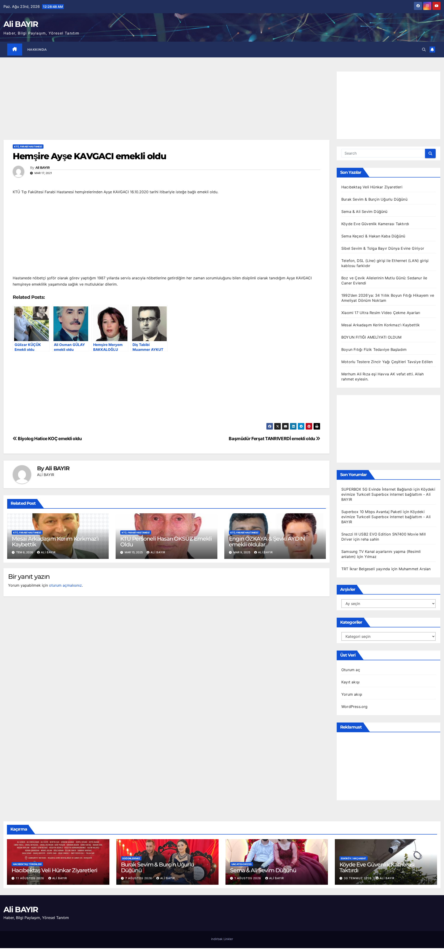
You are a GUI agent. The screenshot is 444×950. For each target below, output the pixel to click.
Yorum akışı (351, 694)
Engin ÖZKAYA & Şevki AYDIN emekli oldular (267, 541)
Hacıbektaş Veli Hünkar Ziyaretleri (371, 187)
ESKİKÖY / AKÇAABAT (353, 858)
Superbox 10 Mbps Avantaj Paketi (371, 511)
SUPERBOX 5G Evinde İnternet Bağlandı (376, 489)
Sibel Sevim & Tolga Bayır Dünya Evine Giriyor (382, 248)
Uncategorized (241, 864)
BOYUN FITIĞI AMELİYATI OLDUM (371, 337)
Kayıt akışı (350, 682)
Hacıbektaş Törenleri (27, 864)
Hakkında (37, 49)
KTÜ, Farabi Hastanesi (28, 146)
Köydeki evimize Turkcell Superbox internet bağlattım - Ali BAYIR (388, 494)
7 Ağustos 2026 (139, 878)
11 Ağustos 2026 (30, 878)
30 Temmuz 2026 (358, 878)
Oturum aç (350, 669)
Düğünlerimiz (131, 858)
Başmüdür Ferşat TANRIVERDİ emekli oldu (272, 438)
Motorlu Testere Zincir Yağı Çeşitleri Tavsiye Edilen (387, 361)
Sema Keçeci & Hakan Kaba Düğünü (373, 236)
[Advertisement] (166, 105)
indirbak (216, 939)
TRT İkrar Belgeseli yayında (365, 569)
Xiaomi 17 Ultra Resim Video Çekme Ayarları (380, 312)
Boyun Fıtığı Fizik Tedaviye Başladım (374, 349)
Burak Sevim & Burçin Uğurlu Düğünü (374, 199)
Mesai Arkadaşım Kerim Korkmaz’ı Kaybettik (55, 541)
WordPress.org (354, 706)
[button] (424, 49)
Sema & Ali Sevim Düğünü (364, 211)
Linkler (228, 939)
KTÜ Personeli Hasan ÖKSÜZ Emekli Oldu (166, 541)
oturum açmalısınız (65, 585)
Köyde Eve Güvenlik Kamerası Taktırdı (375, 223)
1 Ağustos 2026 (248, 878)
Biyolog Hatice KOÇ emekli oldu (49, 438)
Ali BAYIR (20, 24)
